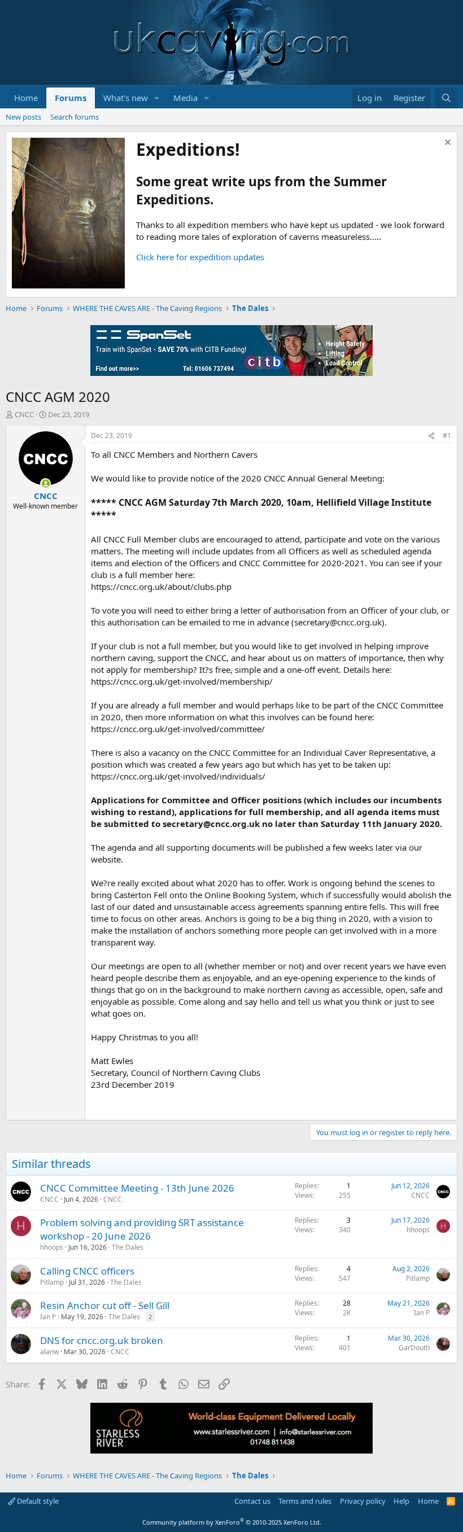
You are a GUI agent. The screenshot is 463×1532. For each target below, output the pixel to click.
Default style (37, 1501)
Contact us (252, 1501)
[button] (157, 97)
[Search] (446, 97)
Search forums (74, 117)
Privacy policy (363, 1501)
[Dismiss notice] (446, 144)
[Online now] (45, 483)
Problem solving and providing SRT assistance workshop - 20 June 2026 (142, 1229)
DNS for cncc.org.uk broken (101, 1340)
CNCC (24, 414)
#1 (447, 435)
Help (401, 1501)
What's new (125, 97)
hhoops (51, 1247)
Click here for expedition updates (200, 256)
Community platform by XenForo (231, 1522)
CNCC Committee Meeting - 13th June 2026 (137, 1187)
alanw (49, 1351)
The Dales (127, 1247)
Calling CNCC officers (87, 1270)
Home (26, 97)
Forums (70, 97)
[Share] (431, 436)
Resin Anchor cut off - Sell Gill (104, 1305)
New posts (23, 117)
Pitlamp (52, 1282)
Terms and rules (304, 1501)
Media (185, 97)
